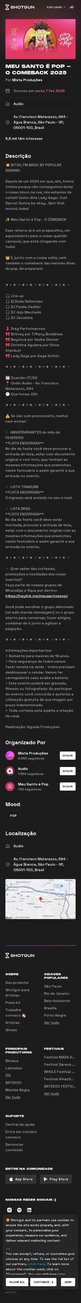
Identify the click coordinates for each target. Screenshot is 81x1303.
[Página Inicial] (19, 7)
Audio (18, 846)
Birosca (11, 1060)
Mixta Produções (27, 80)
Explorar (54, 7)
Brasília (50, 1008)
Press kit (12, 1002)
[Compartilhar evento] (72, 7)
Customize (42, 1282)
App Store (24, 1179)
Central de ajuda (20, 1124)
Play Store (59, 1179)
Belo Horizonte (57, 1000)
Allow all (17, 1282)
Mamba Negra (17, 1090)
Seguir (68, 755)
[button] (68, 756)
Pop (13, 816)
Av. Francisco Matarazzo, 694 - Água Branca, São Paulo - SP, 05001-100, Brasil (41, 864)
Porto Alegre (55, 1015)
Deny (68, 1282)
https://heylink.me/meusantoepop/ (36, 596)
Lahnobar (13, 1068)
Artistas (12, 1022)
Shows (11, 1029)
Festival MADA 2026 (61, 1057)
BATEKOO (13, 1082)
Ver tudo (51, 1022)
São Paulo (53, 986)
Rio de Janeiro (56, 993)
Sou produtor (17, 982)
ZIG (8, 1075)
